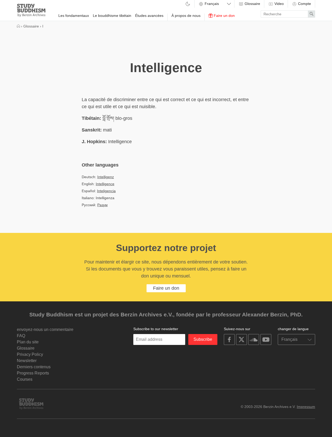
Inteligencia (106, 191)
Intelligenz (105, 177)
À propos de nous (185, 15)
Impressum (306, 407)
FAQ (21, 336)
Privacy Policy (30, 354)
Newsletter (27, 360)
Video (278, 4)
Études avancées (149, 15)
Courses (24, 379)
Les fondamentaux (73, 15)
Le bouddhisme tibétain (112, 15)
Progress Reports (33, 373)
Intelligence (105, 184)
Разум (102, 205)
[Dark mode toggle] (187, 4)
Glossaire (252, 4)
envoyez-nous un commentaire (45, 329)
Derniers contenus (34, 367)
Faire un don (224, 15)
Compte (304, 4)
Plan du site (28, 342)
